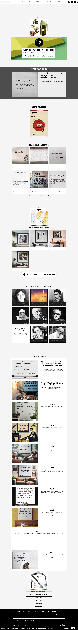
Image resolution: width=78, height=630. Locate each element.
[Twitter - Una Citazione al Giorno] (75, 2)
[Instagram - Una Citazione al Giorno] (69, 2)
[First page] (29, 195)
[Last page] (49, 195)
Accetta (73, 628)
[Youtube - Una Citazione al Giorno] (62, 625)
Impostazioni (66, 628)
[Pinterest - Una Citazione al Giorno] (64, 625)
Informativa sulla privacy (49, 628)
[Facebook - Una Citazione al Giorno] (72, 2)
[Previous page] (32, 195)
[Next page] (46, 195)
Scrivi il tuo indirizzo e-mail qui (19, 614)
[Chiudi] (76, 628)
